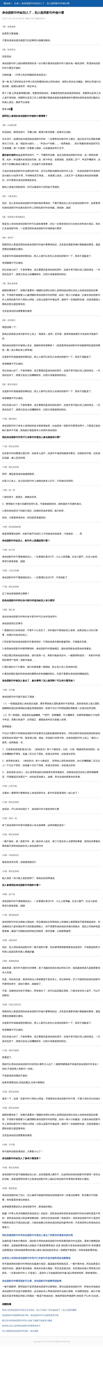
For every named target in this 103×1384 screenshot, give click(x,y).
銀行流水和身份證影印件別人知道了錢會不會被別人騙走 (27, 1320)
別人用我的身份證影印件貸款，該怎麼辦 (20, 1331)
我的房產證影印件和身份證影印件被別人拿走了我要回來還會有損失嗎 (37, 1235)
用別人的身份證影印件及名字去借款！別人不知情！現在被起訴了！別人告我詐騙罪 (39, 1310)
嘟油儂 (6, 3)
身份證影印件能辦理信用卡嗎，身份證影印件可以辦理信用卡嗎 (30, 1315)
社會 (16, 3)
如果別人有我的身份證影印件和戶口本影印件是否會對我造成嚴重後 (36, 1258)
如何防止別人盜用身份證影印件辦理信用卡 (21, 1325)
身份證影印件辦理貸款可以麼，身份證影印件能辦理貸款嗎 (31, 1280)
